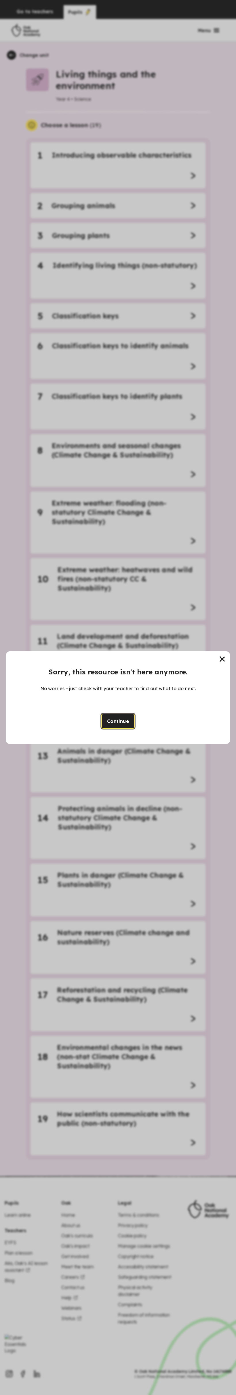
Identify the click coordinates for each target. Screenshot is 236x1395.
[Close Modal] (222, 659)
